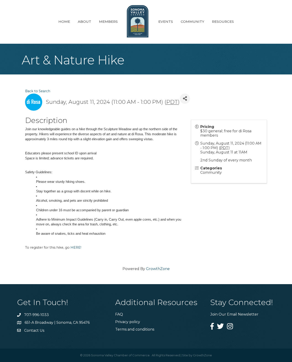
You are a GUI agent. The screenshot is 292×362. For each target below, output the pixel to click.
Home (64, 21)
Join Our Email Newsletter (234, 314)
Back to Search (37, 91)
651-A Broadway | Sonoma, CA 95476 (57, 322)
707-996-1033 (36, 315)
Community (192, 21)
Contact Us (34, 330)
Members (108, 21)
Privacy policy (127, 322)
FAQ (119, 314)
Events (165, 21)
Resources (223, 21)
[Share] (185, 99)
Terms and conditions (134, 329)
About (84, 21)
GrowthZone (158, 269)
